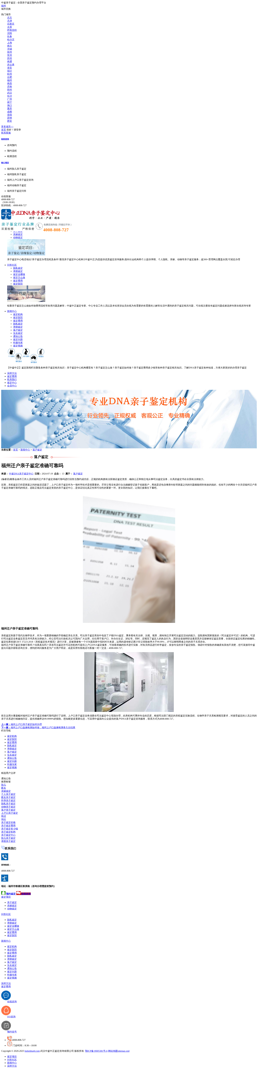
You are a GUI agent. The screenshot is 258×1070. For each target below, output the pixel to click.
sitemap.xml (123, 1051)
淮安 (9, 67)
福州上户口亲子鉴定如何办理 (21, 724)
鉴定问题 (18, 339)
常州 (9, 55)
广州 (9, 99)
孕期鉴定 (18, 271)
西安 (9, 121)
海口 (9, 105)
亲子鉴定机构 (8, 832)
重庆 (9, 108)
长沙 (9, 96)
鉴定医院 (18, 283)
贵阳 (9, 114)
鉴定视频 (18, 345)
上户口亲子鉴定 (9, 813)
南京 (9, 45)
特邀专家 (18, 342)
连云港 (10, 64)
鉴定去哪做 (19, 274)
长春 (9, 36)
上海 (9, 42)
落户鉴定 (18, 330)
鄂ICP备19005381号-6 (96, 1051)
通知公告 (18, 336)
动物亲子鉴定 (8, 806)
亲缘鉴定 (18, 234)
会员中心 (12, 385)
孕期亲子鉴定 (8, 841)
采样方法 (12, 373)
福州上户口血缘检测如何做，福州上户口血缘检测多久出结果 (38, 727)
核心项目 (5, 163)
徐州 (9, 52)
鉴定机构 (18, 314)
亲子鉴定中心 (8, 835)
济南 (9, 86)
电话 (3, 816)
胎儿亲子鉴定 (8, 838)
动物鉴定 (18, 237)
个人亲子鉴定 (8, 794)
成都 (9, 111)
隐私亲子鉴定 (8, 803)
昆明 (9, 118)
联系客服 (6, 133)
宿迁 (9, 71)
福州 (3, 5)
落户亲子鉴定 (8, 810)
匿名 (3, 788)
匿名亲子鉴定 (8, 797)
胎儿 (3, 785)
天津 (9, 20)
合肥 (9, 77)
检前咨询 (5, 139)
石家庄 (10, 24)
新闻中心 (12, 311)
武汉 (9, 93)
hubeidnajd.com (32, 1051)
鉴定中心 (12, 382)
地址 (3, 819)
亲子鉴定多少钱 (9, 828)
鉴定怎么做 (19, 277)
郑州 (9, 89)
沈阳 (9, 33)
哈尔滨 (10, 39)
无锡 (9, 49)
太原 (9, 27)
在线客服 (6, 196)
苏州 (9, 58)
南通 (9, 61)
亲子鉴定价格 (8, 822)
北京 (9, 17)
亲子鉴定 (12, 902)
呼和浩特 (12, 30)
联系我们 (12, 379)
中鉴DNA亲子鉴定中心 (21, 473)
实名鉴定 (18, 333)
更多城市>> (7, 126)
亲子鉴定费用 (8, 825)
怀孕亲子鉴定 (8, 800)
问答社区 (12, 265)
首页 (3, 129)
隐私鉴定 (18, 268)
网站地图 (113, 1051)
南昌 (9, 83)
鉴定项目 (6, 897)
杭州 (9, 74)
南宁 (9, 102)
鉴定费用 (18, 280)
